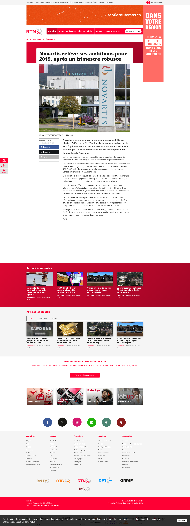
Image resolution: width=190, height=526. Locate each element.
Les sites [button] (31, 2)
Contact (125, 464)
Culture (28, 453)
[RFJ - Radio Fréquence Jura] (105, 481)
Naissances (64, 2)
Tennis (52, 461)
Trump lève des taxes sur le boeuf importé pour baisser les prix (99, 290)
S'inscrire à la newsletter (84, 375)
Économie (50, 39)
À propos (125, 441)
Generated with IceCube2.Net (133, 503)
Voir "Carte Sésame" (130, 397)
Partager (46, 147)
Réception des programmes (132, 444)
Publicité (125, 450)
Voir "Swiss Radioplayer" (70, 397)
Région (28, 441)
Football (53, 441)
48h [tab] (32, 318)
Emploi (100, 459)
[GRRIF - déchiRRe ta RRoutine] (126, 481)
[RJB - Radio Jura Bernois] (63, 481)
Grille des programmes (82, 450)
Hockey (52, 444)
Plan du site (55, 505)
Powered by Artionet (115, 503)
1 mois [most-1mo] (54, 318)
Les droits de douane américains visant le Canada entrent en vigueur (36, 291)
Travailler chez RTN (128, 453)
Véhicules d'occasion (106, 2)
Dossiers (29, 459)
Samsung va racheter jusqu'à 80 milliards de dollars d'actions (37, 340)
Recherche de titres (81, 447)
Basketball (53, 447)
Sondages (77, 461)
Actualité (52, 31)
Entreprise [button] (40, 2)
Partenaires (126, 456)
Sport (61, 31)
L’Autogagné (78, 459)
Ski (51, 456)
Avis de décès (103, 461)
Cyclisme (53, 453)
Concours (77, 464)
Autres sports (54, 467)
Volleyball (53, 450)
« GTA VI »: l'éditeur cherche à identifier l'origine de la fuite (66, 290)
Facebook (47, 422)
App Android (121, 422)
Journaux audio (31, 456)
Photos (81, 31)
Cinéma (101, 444)
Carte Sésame (79, 2)
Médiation (125, 459)
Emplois (56, 2)
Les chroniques (79, 444)
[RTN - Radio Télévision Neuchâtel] (84, 481)
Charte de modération (130, 461)
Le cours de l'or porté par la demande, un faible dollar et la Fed (68, 340)
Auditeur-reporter (157, 2)
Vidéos (90, 31)
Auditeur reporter (32, 461)
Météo (100, 450)
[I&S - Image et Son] (84, 489)
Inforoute (48, 2)
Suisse (28, 444)
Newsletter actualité (33, 464)
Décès (71, 2)
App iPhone (106, 422)
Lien (45, 157)
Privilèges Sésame (91, 2)
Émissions (71, 31)
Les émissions (79, 441)
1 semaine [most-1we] (43, 318)
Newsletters (91, 422)
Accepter (182, 520)
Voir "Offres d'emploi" (100, 397)
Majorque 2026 (112, 31)
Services (100, 31)
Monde (28, 447)
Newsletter (126, 467)
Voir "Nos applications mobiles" (39, 397)
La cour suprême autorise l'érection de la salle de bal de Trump (129, 290)
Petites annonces (104, 453)
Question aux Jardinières (82, 456)
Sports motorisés (56, 464)
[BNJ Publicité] (42, 481)
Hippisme (53, 459)
